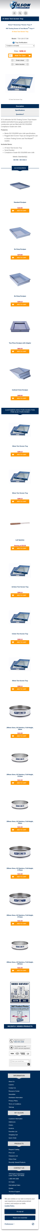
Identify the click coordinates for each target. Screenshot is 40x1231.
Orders (11, 1125)
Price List (12, 1152)
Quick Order (13, 1138)
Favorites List (13, 1131)
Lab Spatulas (20, 540)
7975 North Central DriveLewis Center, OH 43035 (16, 1174)
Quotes (11, 1188)
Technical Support (14, 1191)
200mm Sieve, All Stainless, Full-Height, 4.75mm (20, 869)
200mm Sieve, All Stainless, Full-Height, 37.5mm (20, 916)
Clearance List (13, 1156)
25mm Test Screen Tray (20, 493)
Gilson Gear (12, 1159)
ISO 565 (15, 160)
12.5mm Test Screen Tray (20, 587)
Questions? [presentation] (20, 114)
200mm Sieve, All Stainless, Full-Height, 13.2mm (20, 775)
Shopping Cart (13, 1135)
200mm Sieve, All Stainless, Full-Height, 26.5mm (20, 963)
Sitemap (11, 1107)
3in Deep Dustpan (20, 249)
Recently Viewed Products (17, 1162)
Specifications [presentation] (20, 110)
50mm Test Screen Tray (20, 680)
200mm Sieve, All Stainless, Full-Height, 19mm (20, 728)
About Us (12, 1081)
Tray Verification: (21, 42)
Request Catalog (14, 1149)
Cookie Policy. (10, 1206)
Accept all (20, 1211)
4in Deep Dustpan (20, 296)
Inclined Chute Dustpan (20, 390)
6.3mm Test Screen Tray (20, 634)
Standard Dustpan (20, 202)
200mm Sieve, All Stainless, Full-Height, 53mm (20, 822)
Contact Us (12, 1088)
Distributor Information (16, 1097)
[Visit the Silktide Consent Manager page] (33, 1224)
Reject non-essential (20, 1218)
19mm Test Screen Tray (20, 446)
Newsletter (12, 1094)
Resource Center (14, 1091)
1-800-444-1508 (14, 1179)
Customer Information (15, 1119)
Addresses (12, 1122)
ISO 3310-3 (23, 160)
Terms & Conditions (15, 1104)
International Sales (14, 1185)
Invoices (11, 1128)
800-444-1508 (19, 1042)
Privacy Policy (13, 1101)
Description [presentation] (20, 106)
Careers (11, 1085)
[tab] (20, 106)
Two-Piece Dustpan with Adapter (20, 343)
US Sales (12, 1182)
